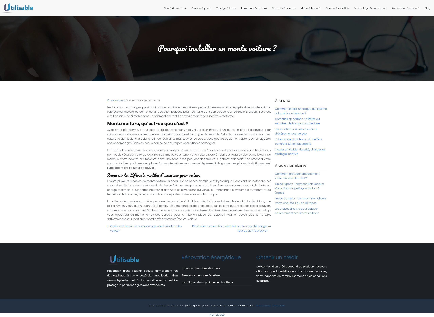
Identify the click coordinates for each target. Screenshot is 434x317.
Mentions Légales (271, 305)
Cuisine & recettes (337, 8)
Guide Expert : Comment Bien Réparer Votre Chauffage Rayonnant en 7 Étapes (299, 188)
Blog (427, 8)
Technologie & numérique (370, 8)
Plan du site (217, 315)
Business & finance (284, 8)
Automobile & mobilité (405, 8)
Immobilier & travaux (254, 8)
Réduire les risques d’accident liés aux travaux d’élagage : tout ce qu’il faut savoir (230, 228)
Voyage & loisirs (226, 8)
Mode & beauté (311, 8)
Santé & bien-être (175, 8)
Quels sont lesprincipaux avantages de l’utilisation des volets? (146, 228)
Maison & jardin (201, 8)
